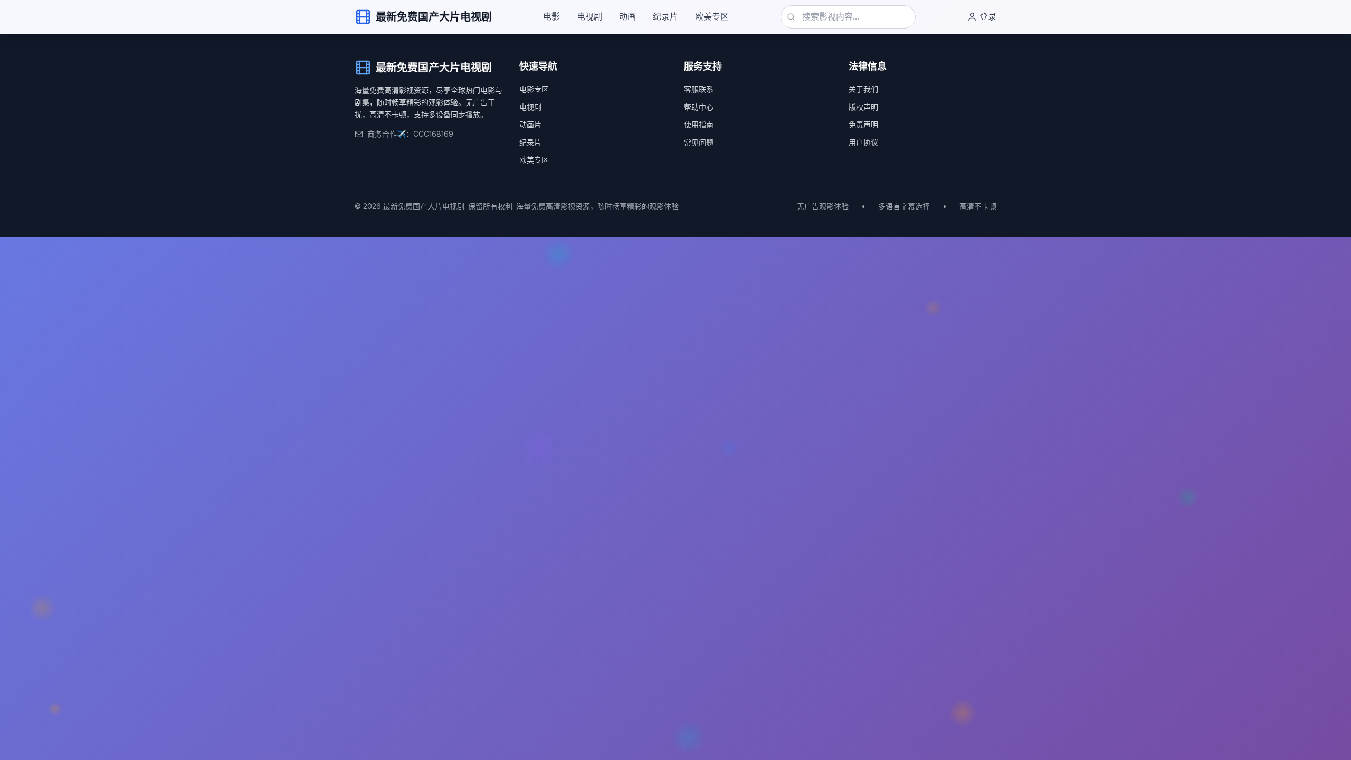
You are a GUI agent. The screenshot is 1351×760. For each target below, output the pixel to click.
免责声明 (863, 124)
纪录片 (665, 16)
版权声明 (863, 106)
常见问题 (698, 142)
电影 (551, 16)
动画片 (530, 124)
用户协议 (863, 142)
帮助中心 (698, 106)
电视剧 (589, 16)
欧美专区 (712, 16)
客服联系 (698, 88)
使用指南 (698, 124)
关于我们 (863, 88)
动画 (627, 16)
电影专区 (534, 88)
